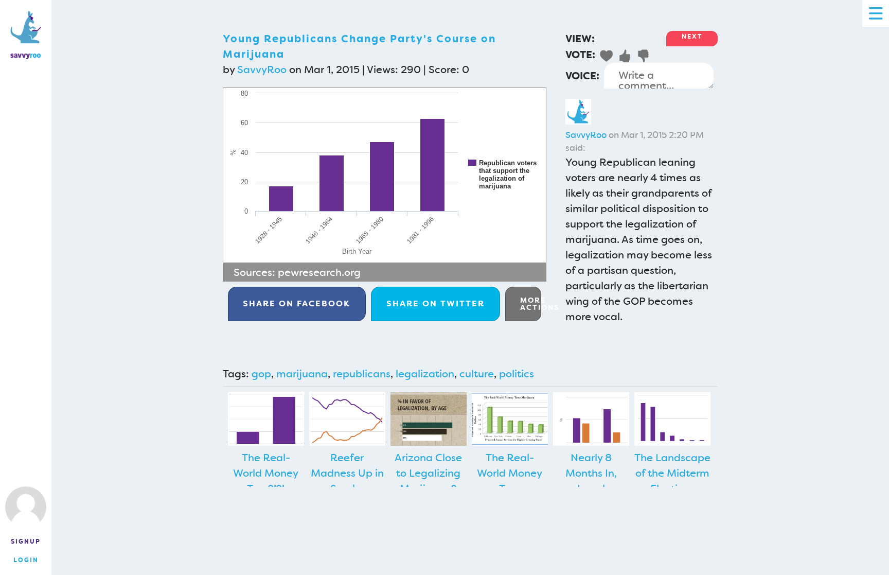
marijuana (302, 373)
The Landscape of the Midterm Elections (672, 473)
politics (516, 373)
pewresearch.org (319, 272)
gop (261, 373)
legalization (425, 373)
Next (692, 36)
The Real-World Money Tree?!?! (265, 473)
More (530, 303)
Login (26, 560)
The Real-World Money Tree (509, 473)
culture (476, 373)
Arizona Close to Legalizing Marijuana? (428, 473)
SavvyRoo (262, 69)
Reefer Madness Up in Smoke (347, 473)
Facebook (296, 303)
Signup (26, 541)
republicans (361, 373)
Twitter (435, 303)
